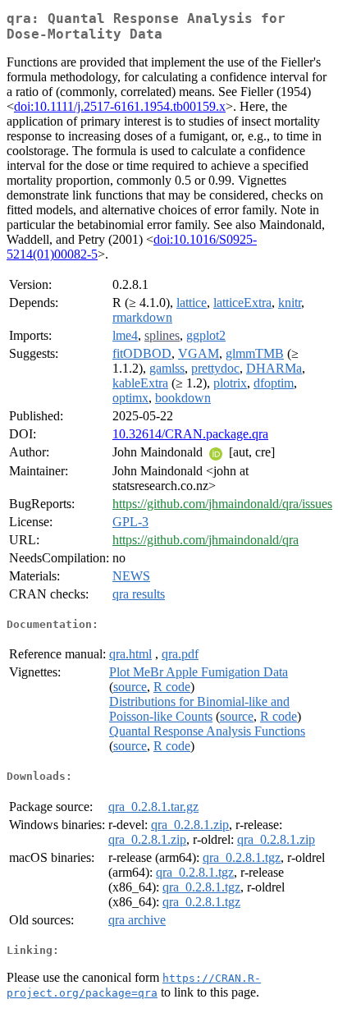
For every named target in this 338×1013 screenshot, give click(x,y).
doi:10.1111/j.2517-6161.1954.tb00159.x (120, 106)
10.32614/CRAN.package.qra (190, 434)
